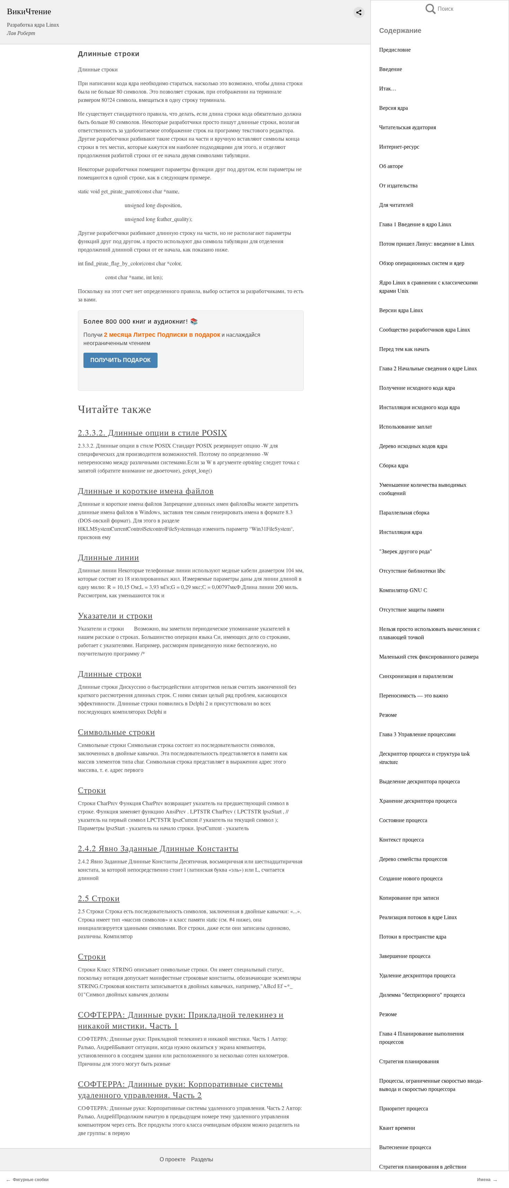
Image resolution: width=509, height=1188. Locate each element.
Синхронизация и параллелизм (416, 675)
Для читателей (396, 204)
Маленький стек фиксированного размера (429, 656)
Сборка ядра (393, 465)
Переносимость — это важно (413, 695)
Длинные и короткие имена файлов (146, 490)
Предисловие (395, 49)
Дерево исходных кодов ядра (413, 445)
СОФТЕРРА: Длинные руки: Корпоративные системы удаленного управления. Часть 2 (180, 1089)
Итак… (387, 88)
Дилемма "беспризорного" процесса (422, 994)
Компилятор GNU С (403, 589)
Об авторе (391, 165)
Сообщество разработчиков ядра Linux (424, 329)
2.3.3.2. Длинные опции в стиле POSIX (152, 432)
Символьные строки (116, 731)
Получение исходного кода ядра (417, 387)
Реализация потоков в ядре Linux (418, 917)
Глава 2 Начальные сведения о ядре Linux (428, 368)
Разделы (202, 1159)
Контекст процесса (401, 839)
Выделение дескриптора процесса (419, 781)
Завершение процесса (404, 955)
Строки (92, 789)
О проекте (173, 1159)
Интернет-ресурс (399, 146)
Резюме (388, 714)
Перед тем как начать (404, 348)
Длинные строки (109, 673)
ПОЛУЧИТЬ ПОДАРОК (120, 360)
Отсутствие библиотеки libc (412, 570)
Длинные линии (108, 557)
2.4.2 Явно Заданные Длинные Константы (158, 848)
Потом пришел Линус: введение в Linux (426, 243)
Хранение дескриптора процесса (418, 800)
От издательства (398, 185)
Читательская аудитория (407, 127)
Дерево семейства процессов (413, 858)
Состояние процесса (403, 820)
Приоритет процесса (403, 1108)
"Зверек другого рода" (405, 551)
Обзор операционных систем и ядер (421, 262)
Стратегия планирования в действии (422, 1166)
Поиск (439, 9)
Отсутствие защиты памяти (411, 609)
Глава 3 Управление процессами (417, 734)
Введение (390, 68)
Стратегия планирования (409, 1061)
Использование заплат (405, 426)
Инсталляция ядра (400, 531)
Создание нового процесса (411, 878)
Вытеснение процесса (405, 1147)
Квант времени (397, 1127)
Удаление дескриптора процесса (417, 975)
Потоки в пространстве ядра (412, 936)
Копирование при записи (409, 897)
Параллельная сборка (404, 512)
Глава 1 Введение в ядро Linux (415, 224)
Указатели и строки (115, 615)
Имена (484, 1179)
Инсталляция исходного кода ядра (419, 407)
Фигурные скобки (30, 1179)
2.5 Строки (99, 898)
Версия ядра (393, 107)
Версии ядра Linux (401, 310)
